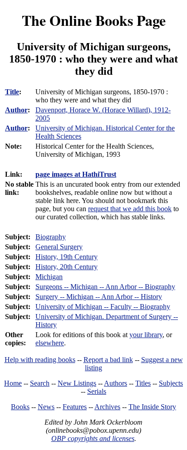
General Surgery (59, 247)
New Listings (77, 383)
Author (16, 110)
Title (12, 92)
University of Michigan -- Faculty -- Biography (102, 306)
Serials (96, 391)
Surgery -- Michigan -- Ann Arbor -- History (98, 296)
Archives (107, 407)
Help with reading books (40, 359)
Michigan (49, 277)
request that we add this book (130, 209)
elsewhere (49, 343)
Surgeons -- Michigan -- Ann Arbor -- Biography (105, 286)
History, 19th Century (66, 257)
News (46, 407)
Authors (115, 383)
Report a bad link (108, 359)
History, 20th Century (66, 267)
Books (20, 407)
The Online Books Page (94, 20)
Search (39, 383)
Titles (143, 383)
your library (145, 335)
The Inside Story (152, 407)
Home (13, 383)
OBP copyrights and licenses (92, 438)
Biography (50, 237)
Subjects (171, 383)
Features (75, 407)
